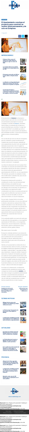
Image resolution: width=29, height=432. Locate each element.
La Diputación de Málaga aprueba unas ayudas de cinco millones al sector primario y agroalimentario (11, 319)
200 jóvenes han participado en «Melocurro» (23, 290)
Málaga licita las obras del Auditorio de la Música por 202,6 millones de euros (11, 303)
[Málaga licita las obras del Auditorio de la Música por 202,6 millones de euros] (23, 305)
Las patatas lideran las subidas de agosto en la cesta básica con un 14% (11, 68)
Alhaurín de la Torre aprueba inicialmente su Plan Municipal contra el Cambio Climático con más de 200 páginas (10, 362)
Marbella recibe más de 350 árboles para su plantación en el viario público (10, 377)
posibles (21, 271)
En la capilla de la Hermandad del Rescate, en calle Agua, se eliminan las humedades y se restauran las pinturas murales (11, 348)
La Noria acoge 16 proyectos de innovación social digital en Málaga (10, 311)
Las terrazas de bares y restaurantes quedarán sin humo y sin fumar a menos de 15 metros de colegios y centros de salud (11, 91)
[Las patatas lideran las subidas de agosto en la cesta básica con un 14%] (23, 69)
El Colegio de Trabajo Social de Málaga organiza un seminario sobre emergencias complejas (10, 333)
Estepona (4, 19)
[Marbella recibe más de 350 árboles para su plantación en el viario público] (23, 379)
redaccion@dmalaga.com (14, 396)
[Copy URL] (26, 36)
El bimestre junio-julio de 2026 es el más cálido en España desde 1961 (11, 76)
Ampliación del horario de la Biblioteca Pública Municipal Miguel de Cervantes (7, 290)
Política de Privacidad (18, 411)
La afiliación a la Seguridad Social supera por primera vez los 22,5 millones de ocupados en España (11, 83)
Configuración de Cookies (20, 412)
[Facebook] (19, 36)
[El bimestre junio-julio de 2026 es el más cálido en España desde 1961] (23, 77)
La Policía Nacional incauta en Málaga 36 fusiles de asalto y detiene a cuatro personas (10, 340)
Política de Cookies (7, 412)
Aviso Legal (8, 411)
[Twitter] (23, 36)
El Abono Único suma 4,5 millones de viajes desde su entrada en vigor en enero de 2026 (10, 61)
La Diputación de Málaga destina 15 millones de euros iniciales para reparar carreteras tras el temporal (11, 370)
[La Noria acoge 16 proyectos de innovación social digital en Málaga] (23, 312)
